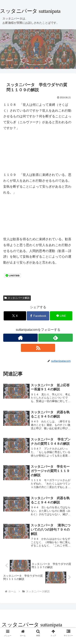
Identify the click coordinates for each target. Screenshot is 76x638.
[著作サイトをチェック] (20, 338)
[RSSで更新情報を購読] (38, 348)
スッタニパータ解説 (19, 297)
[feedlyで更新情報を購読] (55, 338)
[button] (68, 536)
